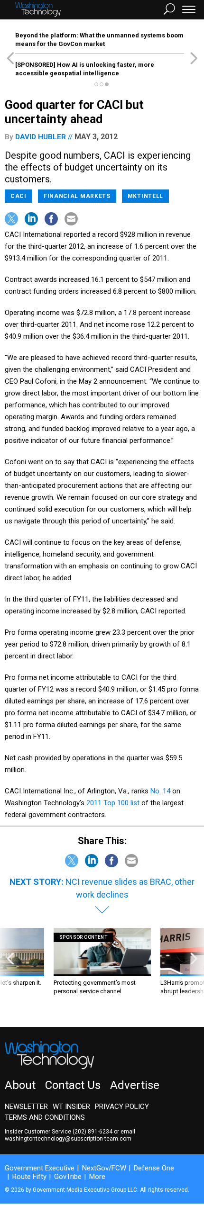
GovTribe (68, 1176)
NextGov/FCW (104, 1168)
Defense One (154, 1168)
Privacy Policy (122, 1106)
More (97, 1176)
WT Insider (71, 1106)
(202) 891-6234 (92, 1131)
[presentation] (10, 970)
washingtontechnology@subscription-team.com (68, 1138)
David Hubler (40, 137)
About (20, 1085)
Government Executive (39, 1168)
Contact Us (73, 1085)
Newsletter (26, 1106)
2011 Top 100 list (112, 803)
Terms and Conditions (45, 1117)
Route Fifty (29, 1176)
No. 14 (160, 791)
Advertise (134, 1085)
